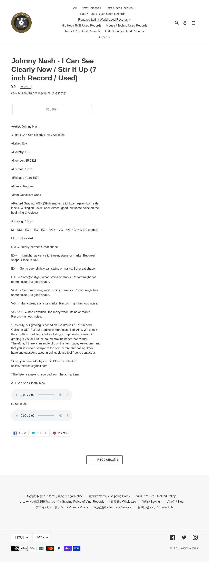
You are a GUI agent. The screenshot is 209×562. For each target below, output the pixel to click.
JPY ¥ (40, 537)
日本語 (19, 537)
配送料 (22, 93)
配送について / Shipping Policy (109, 496)
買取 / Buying (151, 501)
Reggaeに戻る (107, 459)
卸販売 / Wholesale (123, 501)
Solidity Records (189, 548)
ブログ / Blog (174, 501)
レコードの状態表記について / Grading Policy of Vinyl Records (62, 501)
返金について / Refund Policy (156, 496)
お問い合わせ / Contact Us (155, 507)
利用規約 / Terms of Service (112, 507)
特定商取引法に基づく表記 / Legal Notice (55, 496)
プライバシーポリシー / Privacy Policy (62, 507)
